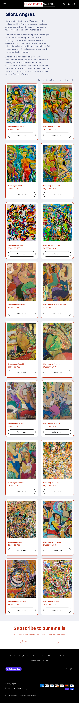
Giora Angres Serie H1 (16, 483)
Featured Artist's (48, 656)
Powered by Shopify (29, 695)
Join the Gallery (62, 656)
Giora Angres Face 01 (51, 364)
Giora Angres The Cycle (52, 542)
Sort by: (41, 80)
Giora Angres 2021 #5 (51, 126)
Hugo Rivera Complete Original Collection (25, 656)
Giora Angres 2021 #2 (16, 245)
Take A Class (36, 661)
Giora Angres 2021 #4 (16, 186)
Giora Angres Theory (51, 483)
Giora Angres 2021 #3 (51, 186)
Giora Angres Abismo (51, 601)
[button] (4, 4)
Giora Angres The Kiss (16, 304)
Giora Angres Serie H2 (51, 423)
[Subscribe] (56, 641)
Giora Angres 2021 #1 (51, 245)
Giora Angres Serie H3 (16, 423)
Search (45, 661)
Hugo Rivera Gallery (17, 695)
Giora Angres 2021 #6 (16, 126)
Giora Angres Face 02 (16, 364)
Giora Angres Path (15, 542)
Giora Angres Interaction (17, 601)
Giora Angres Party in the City (54, 304)
